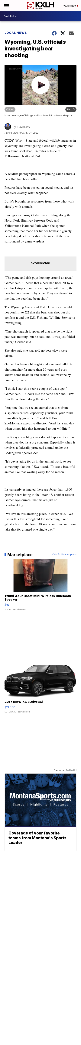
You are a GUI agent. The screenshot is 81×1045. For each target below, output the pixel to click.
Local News (16, 33)
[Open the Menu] (6, 5)
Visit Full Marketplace (64, 554)
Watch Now (70, 6)
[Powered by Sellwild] (71, 770)
